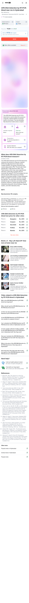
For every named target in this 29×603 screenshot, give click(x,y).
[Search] (22, 2)
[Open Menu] (2, 2)
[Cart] (26, 2)
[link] (8, 3)
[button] (26, 14)
